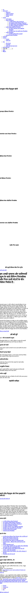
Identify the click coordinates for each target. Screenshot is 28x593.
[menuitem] (15, 9)
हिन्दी (1, 583)
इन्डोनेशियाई (6, 581)
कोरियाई (23, 580)
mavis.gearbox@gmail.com (18, 569)
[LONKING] (11, 468)
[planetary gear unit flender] (14, 242)
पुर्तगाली (14, 579)
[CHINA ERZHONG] (11, 436)
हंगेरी (16, 581)
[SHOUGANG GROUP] (11, 415)
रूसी (24, 579)
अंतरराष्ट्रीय (5, 579)
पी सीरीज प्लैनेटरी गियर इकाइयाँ (9, 529)
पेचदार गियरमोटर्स (10, 20)
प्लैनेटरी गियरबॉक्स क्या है (8, 544)
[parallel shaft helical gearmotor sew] (14, 130)
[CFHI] (11, 425)
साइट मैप (2, 572)
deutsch (10, 579)
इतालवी (1, 581)
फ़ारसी (26, 581)
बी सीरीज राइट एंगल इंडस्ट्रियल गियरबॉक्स (12, 528)
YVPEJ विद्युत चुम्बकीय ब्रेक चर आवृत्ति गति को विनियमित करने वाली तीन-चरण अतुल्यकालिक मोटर (15, 546)
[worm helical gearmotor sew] (14, 175)
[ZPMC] (11, 490)
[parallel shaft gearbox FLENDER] (14, 219)
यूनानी (23, 581)
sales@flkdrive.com (7, 569)
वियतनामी (8, 580)
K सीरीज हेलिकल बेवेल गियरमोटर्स (10, 521)
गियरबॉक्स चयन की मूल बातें (9, 554)
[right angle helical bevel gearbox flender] (14, 197)
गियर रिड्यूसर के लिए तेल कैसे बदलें (10, 539)
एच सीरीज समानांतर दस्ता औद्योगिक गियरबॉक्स (13, 526)
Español (18, 579)
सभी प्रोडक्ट (8, 19)
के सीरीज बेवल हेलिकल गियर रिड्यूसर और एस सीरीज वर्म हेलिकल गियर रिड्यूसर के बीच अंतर (15, 537)
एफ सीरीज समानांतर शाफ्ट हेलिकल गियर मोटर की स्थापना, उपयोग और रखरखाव (13, 549)
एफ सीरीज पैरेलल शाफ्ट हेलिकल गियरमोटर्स (12, 524)
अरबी (12, 580)
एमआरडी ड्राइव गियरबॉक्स (11, 35)
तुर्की (1, 580)
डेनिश (13, 581)
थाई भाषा (4, 580)
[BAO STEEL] (11, 393)
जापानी (19, 580)
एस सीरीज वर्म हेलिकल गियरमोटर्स (10, 525)
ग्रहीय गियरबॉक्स (9, 32)
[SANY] (11, 458)
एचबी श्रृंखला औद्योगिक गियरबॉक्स (13, 27)
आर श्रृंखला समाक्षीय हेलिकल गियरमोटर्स (11, 522)
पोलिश (10, 581)
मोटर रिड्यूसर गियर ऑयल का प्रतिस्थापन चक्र (13, 540)
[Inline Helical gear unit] (14, 108)
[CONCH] (11, 447)
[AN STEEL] (11, 404)
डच (25, 579)
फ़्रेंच (21, 579)
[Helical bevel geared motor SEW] (14, 153)
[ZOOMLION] (11, 479)
